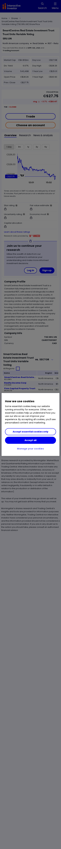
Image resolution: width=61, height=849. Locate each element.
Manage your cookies (30, 448)
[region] (31, 424)
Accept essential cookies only (30, 431)
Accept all (30, 440)
